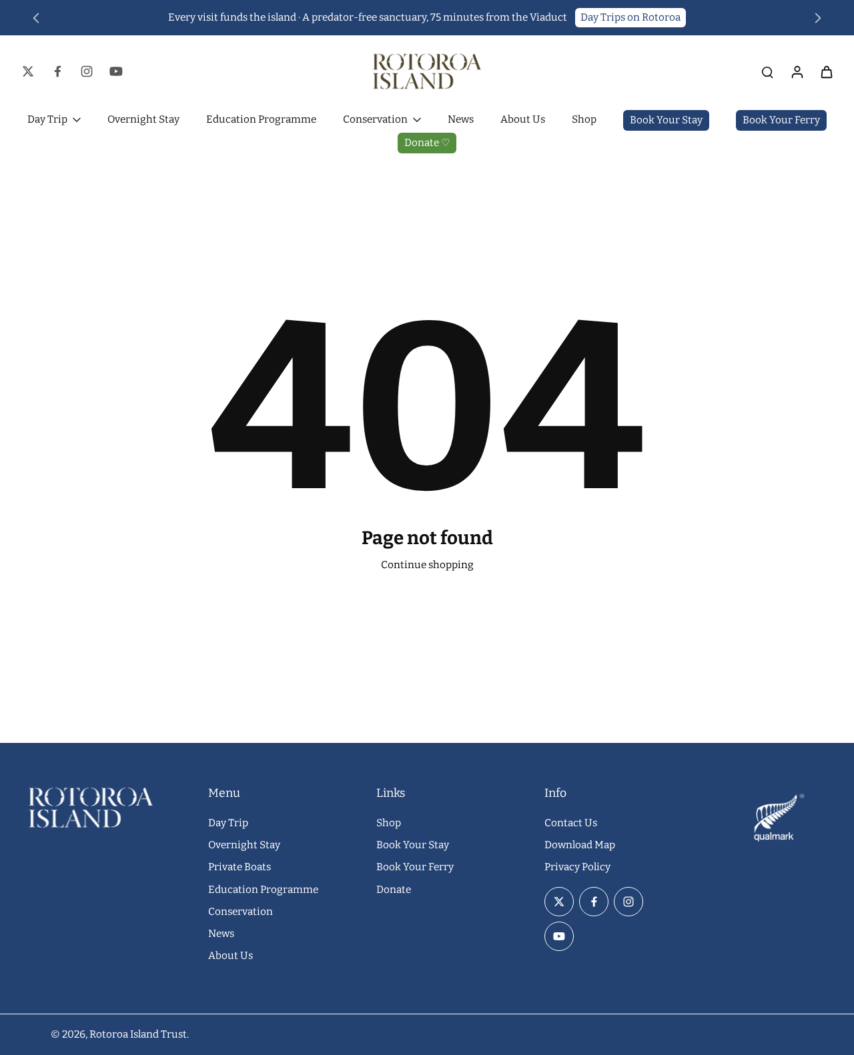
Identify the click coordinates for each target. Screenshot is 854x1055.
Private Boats (239, 867)
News (221, 934)
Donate (393, 890)
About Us (230, 956)
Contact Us (570, 823)
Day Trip (228, 823)
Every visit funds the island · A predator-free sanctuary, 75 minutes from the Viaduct (367, 17)
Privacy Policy (577, 867)
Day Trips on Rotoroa (630, 17)
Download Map (579, 845)
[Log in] (796, 71)
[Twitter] (28, 71)
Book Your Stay (412, 845)
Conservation (240, 912)
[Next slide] (818, 18)
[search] (767, 71)
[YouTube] (116, 71)
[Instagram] (86, 71)
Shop (388, 823)
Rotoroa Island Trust (138, 1034)
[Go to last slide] (36, 18)
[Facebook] (57, 71)
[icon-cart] (826, 71)
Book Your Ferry (415, 867)
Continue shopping (427, 565)
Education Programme (263, 890)
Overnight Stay (244, 845)
